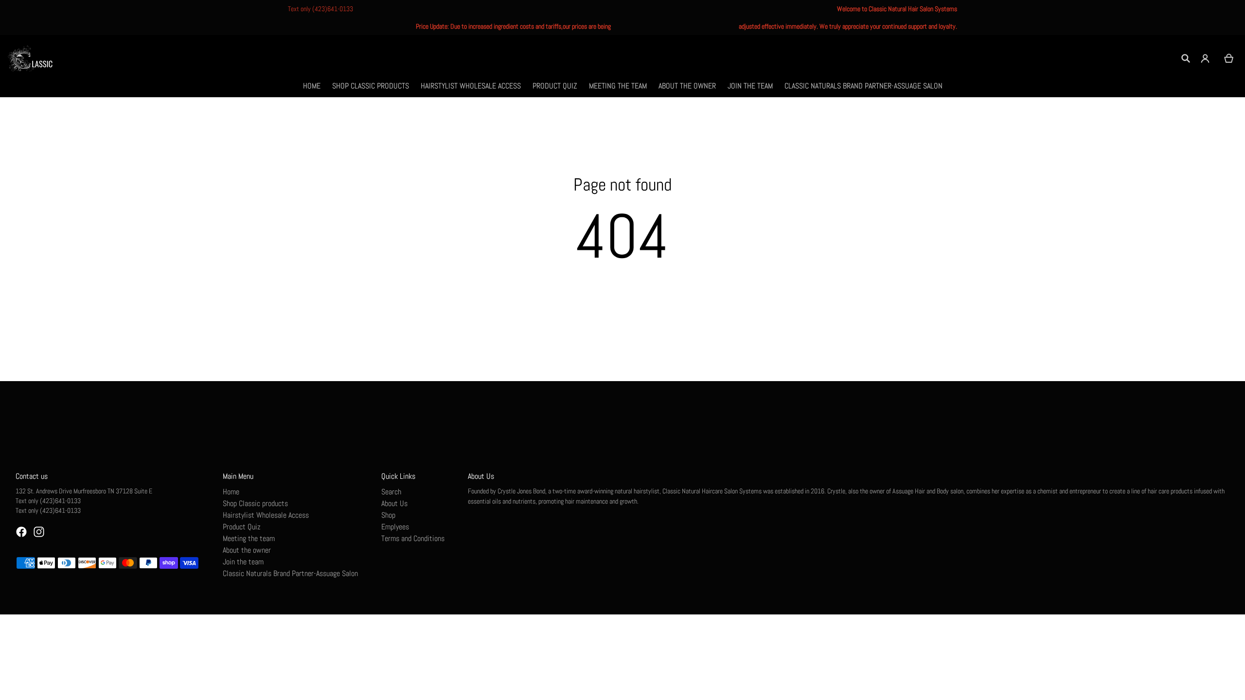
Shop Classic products (255, 503)
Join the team (243, 562)
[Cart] (1229, 58)
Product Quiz (242, 527)
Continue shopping (622, 285)
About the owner (247, 550)
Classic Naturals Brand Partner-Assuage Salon (290, 573)
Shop (388, 515)
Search (391, 492)
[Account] (1205, 58)
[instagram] (39, 532)
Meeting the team (249, 538)
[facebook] (21, 532)
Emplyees (395, 527)
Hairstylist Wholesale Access (266, 515)
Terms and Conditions (413, 538)
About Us (394, 503)
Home (231, 492)
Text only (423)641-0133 (320, 8)
